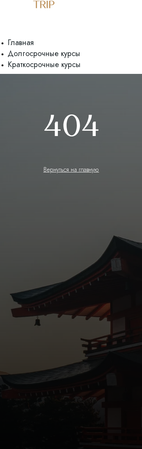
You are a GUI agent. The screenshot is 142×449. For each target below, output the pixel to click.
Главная (21, 42)
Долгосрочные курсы (44, 53)
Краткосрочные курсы (44, 64)
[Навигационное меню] (4, 34)
